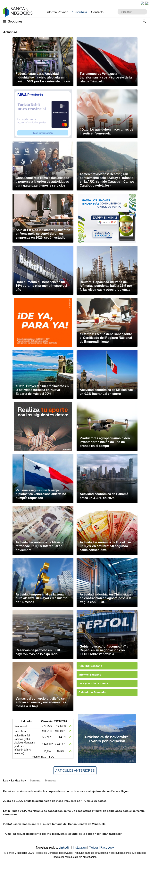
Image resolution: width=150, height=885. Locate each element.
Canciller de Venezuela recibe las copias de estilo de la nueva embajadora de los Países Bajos (66, 791)
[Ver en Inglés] (142, 3)
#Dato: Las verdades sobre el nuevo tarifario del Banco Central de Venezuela (54, 823)
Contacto (97, 12)
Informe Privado (57, 12)
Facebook (107, 847)
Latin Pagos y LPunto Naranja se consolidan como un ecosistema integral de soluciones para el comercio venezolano (74, 812)
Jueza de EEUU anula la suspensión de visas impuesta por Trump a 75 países (54, 800)
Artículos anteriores (75, 770)
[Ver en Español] (146, 3)
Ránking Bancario (90, 665)
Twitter (94, 847)
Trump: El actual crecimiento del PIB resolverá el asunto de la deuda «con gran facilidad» (62, 833)
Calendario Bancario (92, 692)
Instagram (80, 847)
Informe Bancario (90, 674)
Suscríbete (79, 12)
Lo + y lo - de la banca (93, 683)
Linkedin (65, 847)
